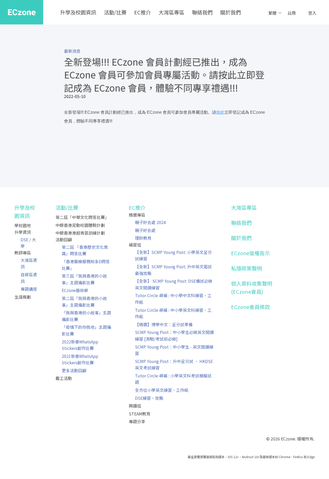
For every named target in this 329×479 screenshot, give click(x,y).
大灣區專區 (171, 12)
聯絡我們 (202, 12)
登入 (312, 13)
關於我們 (230, 12)
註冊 (292, 13)
